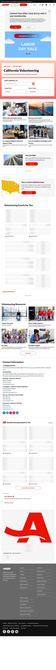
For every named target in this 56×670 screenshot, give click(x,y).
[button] (50, 5)
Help (46, 4)
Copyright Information (26, 625)
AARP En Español (41, 571)
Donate (21, 571)
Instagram (13, 413)
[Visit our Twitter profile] (8, 631)
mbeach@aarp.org (7, 409)
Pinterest (10, 413)
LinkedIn (17, 413)
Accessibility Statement (33, 623)
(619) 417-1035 (7, 382)
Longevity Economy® (25, 614)
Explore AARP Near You (11, 80)
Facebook (4, 413)
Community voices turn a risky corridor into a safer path (40, 145)
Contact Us (39, 568)
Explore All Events (8, 291)
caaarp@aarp (22, 376)
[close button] (49, 11)
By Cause (4, 345)
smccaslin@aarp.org (8, 400)
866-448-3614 (39, 376)
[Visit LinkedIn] (16, 631)
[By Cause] (14, 336)
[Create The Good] (14, 314)
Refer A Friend (40, 577)
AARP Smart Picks (24, 584)
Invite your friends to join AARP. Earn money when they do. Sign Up (16, 1)
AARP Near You (23, 587)
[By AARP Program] (41, 336)
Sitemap (5, 623)
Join (15, 27)
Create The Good (7, 323)
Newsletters (40, 574)
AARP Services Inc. (41, 594)
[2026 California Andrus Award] (15, 109)
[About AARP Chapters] (41, 314)
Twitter (7, 413)
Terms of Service (22, 623)
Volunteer (22, 574)
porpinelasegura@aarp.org (10, 392)
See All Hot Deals (8, 502)
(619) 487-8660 (7, 390)
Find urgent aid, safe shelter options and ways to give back (15, 145)
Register (35, 4)
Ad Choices (5, 628)
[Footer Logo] (10, 569)
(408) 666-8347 (7, 398)
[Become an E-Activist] (41, 109)
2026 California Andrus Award (12, 118)
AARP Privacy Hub (12, 623)
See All (50, 422)
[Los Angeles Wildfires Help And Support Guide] (15, 132)
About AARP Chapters (36, 323)
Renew (28, 27)
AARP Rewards (23, 581)
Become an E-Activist (35, 118)
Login (40, 4)
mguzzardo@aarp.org (8, 384)
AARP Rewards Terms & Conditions (11, 625)
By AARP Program (34, 345)
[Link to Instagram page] (12, 631)
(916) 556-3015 (7, 407)
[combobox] (20, 84)
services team (32, 367)
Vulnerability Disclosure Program (40, 625)
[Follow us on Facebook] (4, 631)
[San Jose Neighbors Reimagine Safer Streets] (41, 132)
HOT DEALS (8, 496)
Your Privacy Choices (14, 628)
